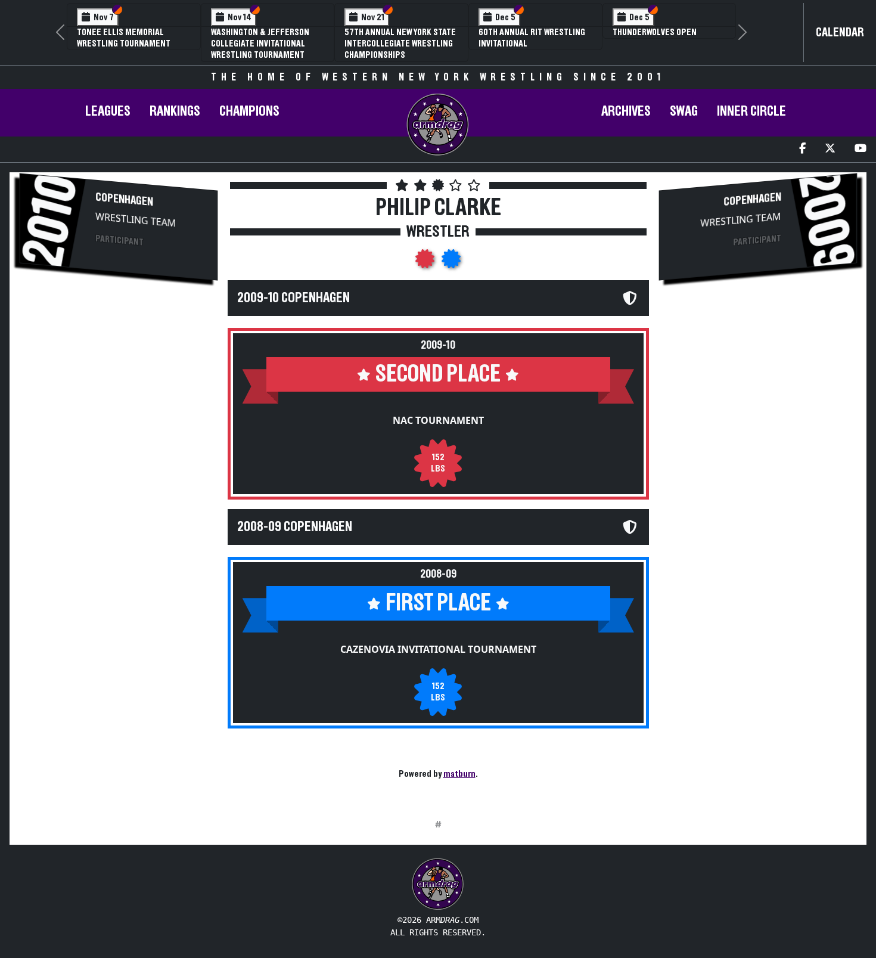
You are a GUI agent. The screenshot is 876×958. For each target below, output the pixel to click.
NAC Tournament (438, 420)
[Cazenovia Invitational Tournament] (451, 262)
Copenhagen (124, 199)
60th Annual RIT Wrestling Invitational (532, 37)
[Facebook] (802, 149)
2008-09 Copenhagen (294, 527)
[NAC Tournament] (426, 262)
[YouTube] (860, 149)
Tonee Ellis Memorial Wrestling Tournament (123, 37)
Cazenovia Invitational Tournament (438, 649)
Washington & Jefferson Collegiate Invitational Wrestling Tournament (260, 43)
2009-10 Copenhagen (293, 298)
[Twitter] (830, 149)
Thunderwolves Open (655, 32)
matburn (459, 774)
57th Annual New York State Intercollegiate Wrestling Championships (400, 43)
